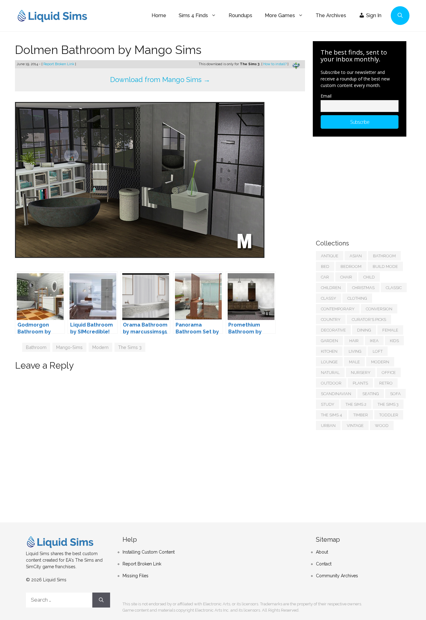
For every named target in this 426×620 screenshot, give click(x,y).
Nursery (360, 372)
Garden (329, 340)
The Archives (331, 15)
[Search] (101, 600)
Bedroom (351, 266)
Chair (346, 277)
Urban (328, 425)
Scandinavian (336, 393)
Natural (330, 372)
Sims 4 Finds (193, 15)
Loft (378, 351)
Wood (382, 425)
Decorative (333, 330)
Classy (328, 298)
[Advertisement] (362, 185)
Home (159, 15)
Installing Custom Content (149, 552)
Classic (394, 287)
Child (369, 277)
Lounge (329, 362)
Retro (386, 383)
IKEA (374, 340)
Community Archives (337, 575)
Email (326, 96)
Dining (364, 330)
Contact (324, 563)
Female (390, 330)
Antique (329, 256)
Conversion (379, 309)
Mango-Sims (69, 347)
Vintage (355, 425)
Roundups (240, 15)
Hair (354, 340)
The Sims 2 (356, 404)
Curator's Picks (369, 319)
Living (355, 351)
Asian (356, 256)
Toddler (388, 415)
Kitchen (329, 351)
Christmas (363, 287)
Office (389, 372)
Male (354, 362)
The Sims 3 (130, 347)
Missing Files (135, 575)
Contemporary (338, 309)
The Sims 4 (331, 415)
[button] (400, 15)
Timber (360, 415)
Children (331, 287)
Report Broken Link (59, 64)
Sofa (395, 393)
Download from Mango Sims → (160, 79)
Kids (394, 340)
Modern (100, 347)
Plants (360, 383)
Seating (370, 393)
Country (331, 319)
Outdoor (331, 383)
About (322, 552)
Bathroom (36, 347)
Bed (325, 266)
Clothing (357, 298)
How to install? (275, 64)
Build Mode (385, 266)
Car (325, 277)
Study (327, 404)
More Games (280, 15)
